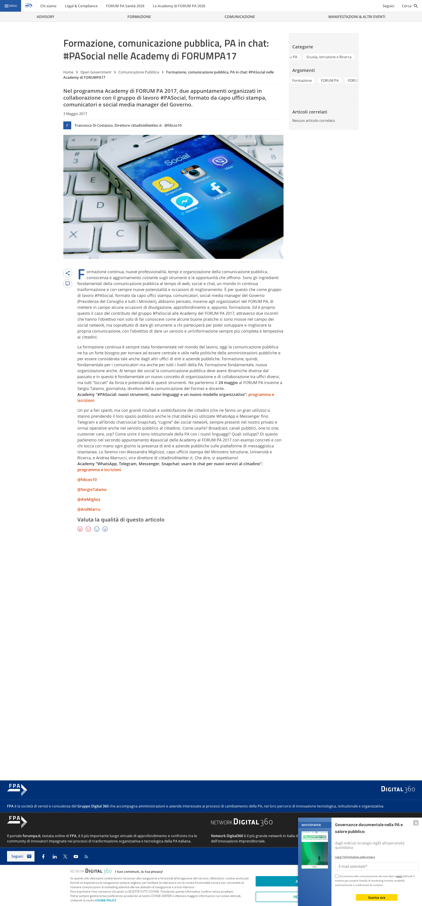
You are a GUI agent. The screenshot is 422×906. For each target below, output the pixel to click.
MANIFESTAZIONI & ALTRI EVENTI (356, 16)
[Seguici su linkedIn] (54, 856)
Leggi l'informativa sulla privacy (355, 857)
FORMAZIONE (139, 16)
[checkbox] (336, 877)
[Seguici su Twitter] (65, 856)
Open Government (95, 72)
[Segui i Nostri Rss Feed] (86, 856)
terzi (399, 876)
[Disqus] (211, 600)
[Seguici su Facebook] (43, 856)
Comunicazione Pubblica (138, 72)
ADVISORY (45, 16)
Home (68, 72)
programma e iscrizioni (99, 469)
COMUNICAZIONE (240, 16)
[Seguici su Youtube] (75, 856)
